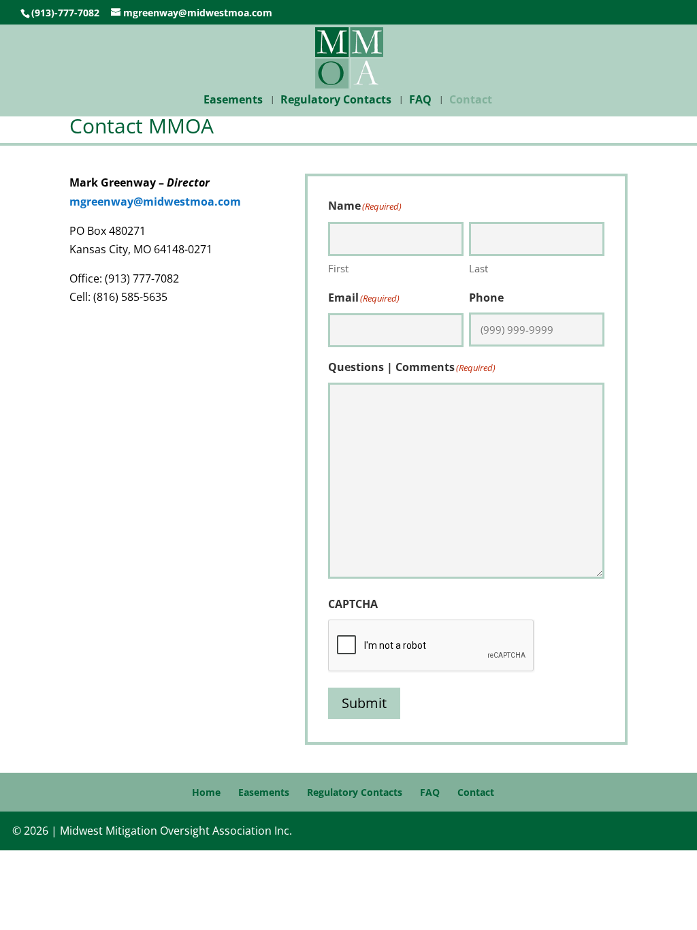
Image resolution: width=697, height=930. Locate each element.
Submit (367, 703)
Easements (233, 101)
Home (206, 792)
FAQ (420, 101)
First (338, 268)
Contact (470, 101)
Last (478, 268)
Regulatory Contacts (335, 101)
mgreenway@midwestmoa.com (155, 201)
